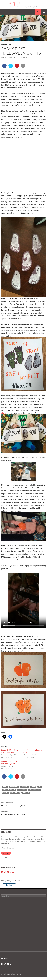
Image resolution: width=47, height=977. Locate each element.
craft (33, 787)
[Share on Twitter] (10, 67)
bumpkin (25, 787)
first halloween (9, 790)
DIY (40, 787)
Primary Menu (44, 12)
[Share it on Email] (23, 67)
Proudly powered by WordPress (11, 974)
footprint (22, 790)
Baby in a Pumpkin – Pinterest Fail (14, 813)
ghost (5, 792)
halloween (15, 792)
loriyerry (24, 58)
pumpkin (26, 792)
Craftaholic (6, 45)
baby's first (14, 787)
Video (3, 58)
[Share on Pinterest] (17, 67)
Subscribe (6, 853)
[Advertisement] (23, 164)
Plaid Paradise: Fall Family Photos (14, 804)
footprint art (35, 790)
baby (5, 787)
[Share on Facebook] (4, 67)
